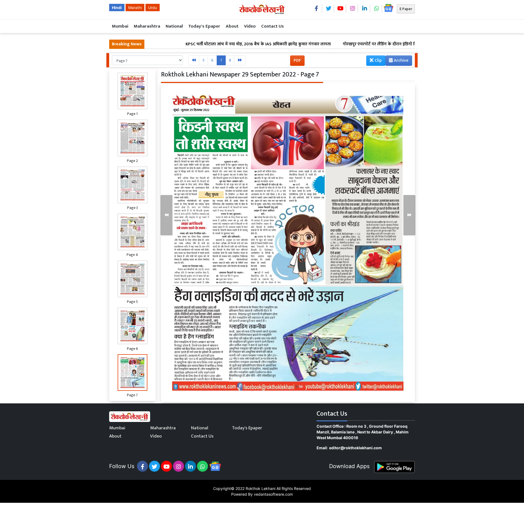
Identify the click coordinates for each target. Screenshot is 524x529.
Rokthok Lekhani (260, 488)
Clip (378, 60)
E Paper (406, 9)
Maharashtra (147, 26)
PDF (297, 60)
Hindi (117, 7)
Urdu (152, 7)
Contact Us (272, 26)
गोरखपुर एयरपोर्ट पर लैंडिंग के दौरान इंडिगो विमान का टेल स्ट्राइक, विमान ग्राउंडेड (380, 44)
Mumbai (120, 26)
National (174, 26)
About (232, 26)
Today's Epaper (204, 26)
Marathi (135, 7)
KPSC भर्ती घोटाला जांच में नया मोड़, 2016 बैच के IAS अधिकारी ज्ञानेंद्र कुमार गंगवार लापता (231, 44)
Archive (401, 60)
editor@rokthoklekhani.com (355, 447)
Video (250, 26)
